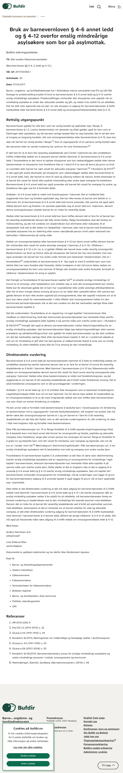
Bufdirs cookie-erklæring (98, 748)
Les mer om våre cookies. (28, 747)
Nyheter (88, 725)
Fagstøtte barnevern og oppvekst (19, 16)
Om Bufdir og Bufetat (96, 733)
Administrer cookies (95, 752)
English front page (94, 718)
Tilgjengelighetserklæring (99, 741)
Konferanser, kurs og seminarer (102, 729)
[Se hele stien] (43, 16)
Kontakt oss (90, 721)
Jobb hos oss (91, 736)
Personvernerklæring (96, 744)
